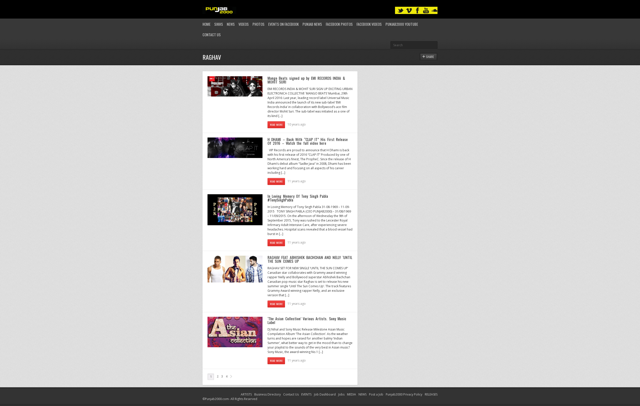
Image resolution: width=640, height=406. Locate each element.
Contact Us (211, 34)
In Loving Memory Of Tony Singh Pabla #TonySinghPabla (298, 198)
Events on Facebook (283, 24)
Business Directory (267, 394)
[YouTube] (426, 11)
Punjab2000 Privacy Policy (404, 394)
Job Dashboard (325, 394)
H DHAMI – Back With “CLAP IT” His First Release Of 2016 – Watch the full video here (308, 141)
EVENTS (306, 394)
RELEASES (431, 394)
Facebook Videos (369, 24)
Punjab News (312, 24)
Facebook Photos (339, 24)
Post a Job (376, 394)
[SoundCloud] (435, 11)
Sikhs (218, 24)
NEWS (362, 394)
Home (206, 24)
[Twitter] (401, 11)
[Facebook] (417, 11)
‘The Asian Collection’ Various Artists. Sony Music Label (307, 321)
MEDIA (351, 394)
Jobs (341, 394)
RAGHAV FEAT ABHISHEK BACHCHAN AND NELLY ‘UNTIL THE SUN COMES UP (310, 259)
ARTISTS (246, 394)
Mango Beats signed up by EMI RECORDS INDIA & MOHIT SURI (306, 80)
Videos (243, 24)
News (231, 24)
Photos (258, 24)
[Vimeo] (409, 11)
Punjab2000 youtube (402, 24)
